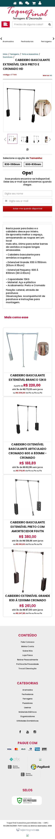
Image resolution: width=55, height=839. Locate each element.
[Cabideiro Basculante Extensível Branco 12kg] (27, 362)
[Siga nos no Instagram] (35, 732)
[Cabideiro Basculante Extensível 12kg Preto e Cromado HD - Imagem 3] (36, 139)
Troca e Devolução (27, 668)
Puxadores (27, 703)
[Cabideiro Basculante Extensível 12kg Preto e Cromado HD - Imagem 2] (24, 139)
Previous (5, 139)
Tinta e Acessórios (30, 54)
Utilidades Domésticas (27, 720)
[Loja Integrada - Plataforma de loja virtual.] (27, 830)
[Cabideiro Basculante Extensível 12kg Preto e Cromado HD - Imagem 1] (12, 139)
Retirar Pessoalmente (27, 659)
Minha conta (27, 646)
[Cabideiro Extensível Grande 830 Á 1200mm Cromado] (27, 582)
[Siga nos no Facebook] (20, 732)
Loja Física (27, 655)
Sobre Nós (28, 650)
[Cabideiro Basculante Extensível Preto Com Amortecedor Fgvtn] (27, 511)
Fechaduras (27, 694)
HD (51, 75)
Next (50, 138)
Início (5, 54)
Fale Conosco (27, 642)
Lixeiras (27, 707)
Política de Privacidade (27, 664)
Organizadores (27, 716)
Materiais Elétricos (28, 712)
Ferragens (14, 54)
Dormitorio (8, 57)
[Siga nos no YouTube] (27, 732)
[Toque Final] (27, 13)
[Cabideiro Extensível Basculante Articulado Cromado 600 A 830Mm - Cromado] (27, 435)
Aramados (27, 689)
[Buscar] (50, 24)
